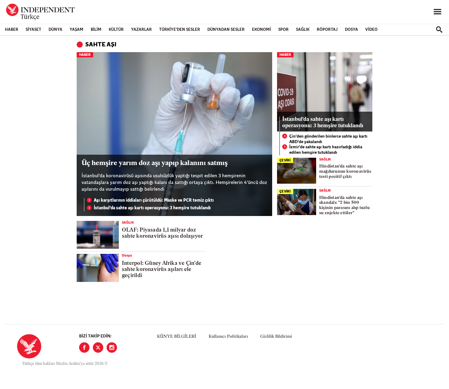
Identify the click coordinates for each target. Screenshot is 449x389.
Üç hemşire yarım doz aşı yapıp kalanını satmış (155, 163)
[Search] (439, 29)
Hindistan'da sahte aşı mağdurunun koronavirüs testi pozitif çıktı (345, 171)
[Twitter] (98, 347)
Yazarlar (141, 30)
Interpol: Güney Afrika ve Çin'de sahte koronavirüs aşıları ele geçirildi (161, 270)
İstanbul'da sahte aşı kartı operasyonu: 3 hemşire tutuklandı (152, 208)
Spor (283, 30)
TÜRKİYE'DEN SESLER (179, 30)
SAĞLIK (302, 30)
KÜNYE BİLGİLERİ (176, 336)
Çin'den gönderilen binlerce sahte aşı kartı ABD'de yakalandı (328, 139)
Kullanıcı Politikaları (228, 336)
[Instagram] (112, 347)
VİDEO (371, 30)
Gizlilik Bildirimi (276, 336)
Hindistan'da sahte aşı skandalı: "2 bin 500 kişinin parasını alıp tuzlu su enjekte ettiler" (344, 205)
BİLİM (96, 30)
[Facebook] (84, 347)
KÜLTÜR (116, 30)
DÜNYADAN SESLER (226, 30)
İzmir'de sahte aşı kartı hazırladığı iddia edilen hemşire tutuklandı (325, 150)
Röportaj (327, 30)
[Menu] (437, 12)
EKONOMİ (261, 30)
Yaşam (76, 30)
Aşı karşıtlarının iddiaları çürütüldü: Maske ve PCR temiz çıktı (154, 200)
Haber (11, 30)
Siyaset (33, 30)
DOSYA (351, 30)
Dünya (55, 30)
